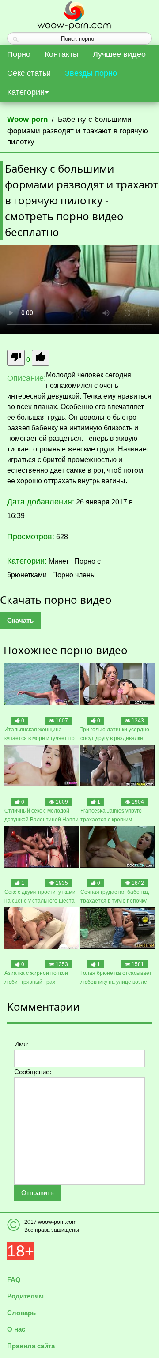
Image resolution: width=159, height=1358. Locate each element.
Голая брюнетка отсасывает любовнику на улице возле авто (116, 978)
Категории (26, 92)
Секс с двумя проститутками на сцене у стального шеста (40, 896)
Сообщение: (32, 1072)
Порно (18, 54)
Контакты (62, 54)
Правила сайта (31, 1346)
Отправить (37, 1192)
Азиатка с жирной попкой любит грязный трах (36, 977)
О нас (16, 1329)
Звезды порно (91, 73)
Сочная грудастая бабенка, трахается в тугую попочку (114, 896)
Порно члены (74, 575)
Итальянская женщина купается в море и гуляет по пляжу (39, 734)
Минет (59, 561)
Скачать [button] (20, 620)
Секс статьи (29, 73)
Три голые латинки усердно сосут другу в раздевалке (114, 733)
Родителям (25, 1296)
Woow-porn (27, 119)
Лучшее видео (119, 54)
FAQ (14, 1279)
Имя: (21, 1044)
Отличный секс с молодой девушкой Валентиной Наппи (41, 815)
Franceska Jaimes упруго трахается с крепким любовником (111, 816)
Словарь (21, 1313)
